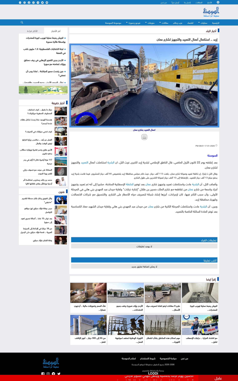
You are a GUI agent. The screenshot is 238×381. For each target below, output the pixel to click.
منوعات (151, 22)
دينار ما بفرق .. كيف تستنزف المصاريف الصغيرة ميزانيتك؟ (39, 111)
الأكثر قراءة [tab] (32, 30)
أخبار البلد (211, 30)
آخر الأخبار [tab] (55, 30)
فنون (61, 191)
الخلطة (130, 183)
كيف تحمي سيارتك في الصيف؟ (38, 131)
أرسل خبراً (175, 2)
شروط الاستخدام (147, 358)
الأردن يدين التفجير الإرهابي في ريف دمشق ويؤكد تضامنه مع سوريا (45, 62)
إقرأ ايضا (211, 278)
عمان (148, 183)
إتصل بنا (187, 2)
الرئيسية (215, 22)
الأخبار (209, 2)
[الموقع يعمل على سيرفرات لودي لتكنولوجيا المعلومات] (153, 373)
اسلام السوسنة (129, 358)
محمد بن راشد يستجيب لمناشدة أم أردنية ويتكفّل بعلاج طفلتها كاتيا (37, 181)
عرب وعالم (177, 22)
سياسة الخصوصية (168, 358)
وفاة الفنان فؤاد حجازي (42, 240)
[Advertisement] (98, 11)
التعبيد (84, 161)
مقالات (165, 22)
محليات (204, 22)
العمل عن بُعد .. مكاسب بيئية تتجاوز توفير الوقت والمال (37, 141)
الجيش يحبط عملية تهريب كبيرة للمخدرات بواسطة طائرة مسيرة (155, 378)
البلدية (110, 161)
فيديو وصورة (134, 22)
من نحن (164, 2)
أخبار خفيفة (58, 102)
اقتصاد (190, 22)
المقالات (199, 2)
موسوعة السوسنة (113, 22)
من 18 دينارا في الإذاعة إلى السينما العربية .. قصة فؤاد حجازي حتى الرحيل (36, 230)
